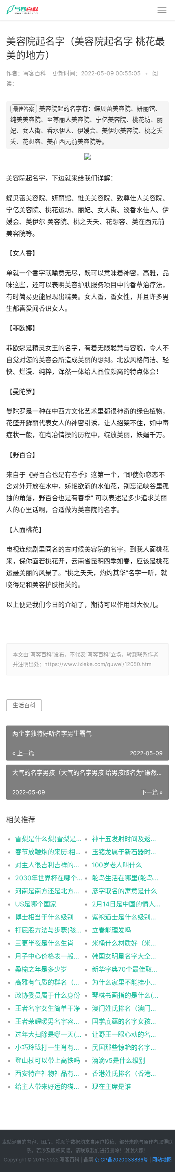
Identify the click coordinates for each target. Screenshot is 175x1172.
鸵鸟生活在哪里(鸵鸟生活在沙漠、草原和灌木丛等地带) (126, 878)
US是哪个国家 (36, 904)
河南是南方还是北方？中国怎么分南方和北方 (49, 891)
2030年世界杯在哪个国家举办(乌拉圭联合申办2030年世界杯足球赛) (49, 878)
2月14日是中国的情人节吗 (126, 904)
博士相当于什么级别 (44, 917)
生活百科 (24, 704)
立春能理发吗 (111, 930)
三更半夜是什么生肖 (44, 943)
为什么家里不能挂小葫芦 (126, 982)
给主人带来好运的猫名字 (49, 1086)
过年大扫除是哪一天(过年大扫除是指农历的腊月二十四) (49, 1034)
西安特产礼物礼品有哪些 (49, 1073)
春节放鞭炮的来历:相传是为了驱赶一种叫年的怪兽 (49, 852)
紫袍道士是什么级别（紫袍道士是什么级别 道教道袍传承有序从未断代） (126, 917)
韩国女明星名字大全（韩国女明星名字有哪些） (126, 956)
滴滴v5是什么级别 (118, 1060)
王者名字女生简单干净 (47, 1008)
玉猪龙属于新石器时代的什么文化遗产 (126, 852)
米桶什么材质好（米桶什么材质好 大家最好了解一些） (126, 943)
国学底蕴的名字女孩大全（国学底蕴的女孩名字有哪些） (126, 1021)
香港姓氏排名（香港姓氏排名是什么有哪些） (126, 1073)
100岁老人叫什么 (117, 865)
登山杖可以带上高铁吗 (47, 1060)
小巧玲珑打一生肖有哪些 (49, 1047)
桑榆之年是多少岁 (41, 969)
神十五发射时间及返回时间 (126, 839)
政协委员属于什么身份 (47, 995)
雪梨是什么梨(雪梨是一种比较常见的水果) (49, 839)
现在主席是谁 (111, 1086)
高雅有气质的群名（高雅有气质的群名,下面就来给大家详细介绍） (49, 982)
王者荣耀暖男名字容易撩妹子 (49, 1021)
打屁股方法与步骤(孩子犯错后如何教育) (49, 930)
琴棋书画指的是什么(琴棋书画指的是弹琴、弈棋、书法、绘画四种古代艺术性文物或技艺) (126, 995)
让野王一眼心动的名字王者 (126, 1034)
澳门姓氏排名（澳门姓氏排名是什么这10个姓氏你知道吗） (126, 1008)
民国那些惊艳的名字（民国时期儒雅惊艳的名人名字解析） (126, 1047)
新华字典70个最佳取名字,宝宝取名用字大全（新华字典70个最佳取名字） (126, 969)
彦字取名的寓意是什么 (124, 891)
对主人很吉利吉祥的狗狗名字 (49, 865)
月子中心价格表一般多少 (49, 956)
